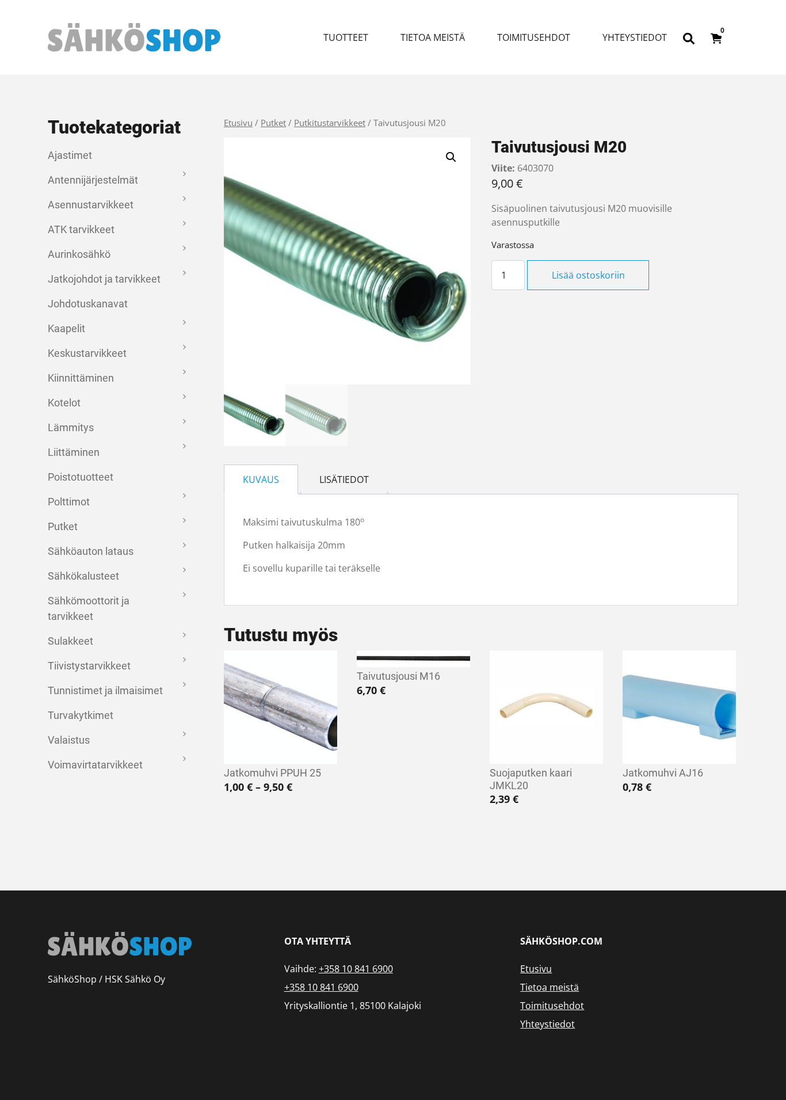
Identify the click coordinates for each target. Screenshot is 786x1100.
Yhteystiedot (634, 37)
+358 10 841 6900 (356, 968)
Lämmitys (71, 427)
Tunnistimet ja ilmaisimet (105, 690)
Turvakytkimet (80, 715)
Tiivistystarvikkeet (89, 666)
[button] (451, 157)
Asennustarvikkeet (90, 205)
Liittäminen (74, 452)
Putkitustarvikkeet (329, 122)
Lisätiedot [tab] (344, 479)
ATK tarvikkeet (81, 229)
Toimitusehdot (533, 37)
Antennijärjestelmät (93, 180)
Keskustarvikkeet (87, 353)
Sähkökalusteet (83, 576)
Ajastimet (70, 155)
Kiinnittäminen (81, 378)
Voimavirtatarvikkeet (95, 765)
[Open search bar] (689, 37)
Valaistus (69, 740)
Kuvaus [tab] (261, 479)
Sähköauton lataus (90, 551)
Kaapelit (66, 328)
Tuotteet (345, 37)
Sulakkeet (70, 641)
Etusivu (238, 122)
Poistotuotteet (80, 477)
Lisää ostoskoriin (588, 275)
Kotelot (64, 403)
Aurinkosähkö (79, 254)
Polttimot (69, 502)
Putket (63, 526)
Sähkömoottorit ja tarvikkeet (88, 608)
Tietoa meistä (432, 37)
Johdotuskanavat (88, 304)
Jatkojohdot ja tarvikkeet (104, 279)
